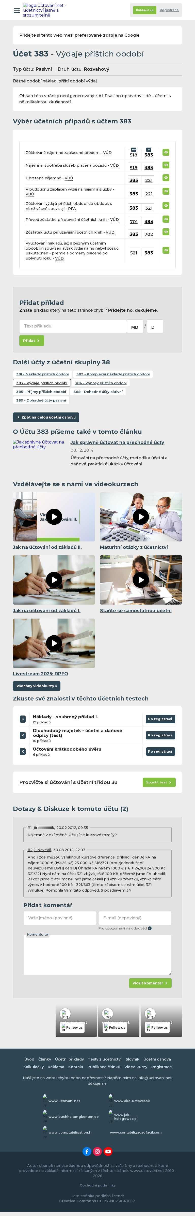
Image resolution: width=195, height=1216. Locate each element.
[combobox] (135, 326)
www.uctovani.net (64, 1101)
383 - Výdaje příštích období (41, 383)
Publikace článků (104, 1067)
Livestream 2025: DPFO (40, 673)
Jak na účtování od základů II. (47, 547)
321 (149, 208)
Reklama (56, 1067)
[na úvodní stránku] (45, 10)
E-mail (122, 917)
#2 (29, 850)
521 (133, 252)
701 (134, 221)
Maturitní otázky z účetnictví (134, 547)
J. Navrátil (42, 850)
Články (44, 1059)
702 (148, 234)
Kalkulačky (33, 1067)
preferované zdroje (96, 35)
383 (148, 155)
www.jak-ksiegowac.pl (126, 1117)
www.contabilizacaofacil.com (136, 1132)
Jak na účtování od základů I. (46, 610)
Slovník (132, 1059)
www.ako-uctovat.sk (132, 1101)
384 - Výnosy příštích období (101, 383)
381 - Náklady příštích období (42, 374)
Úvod (29, 1059)
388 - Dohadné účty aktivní (98, 392)
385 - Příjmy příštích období (41, 392)
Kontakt (76, 1067)
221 (149, 180)
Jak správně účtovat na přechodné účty (117, 442)
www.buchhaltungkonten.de (73, 1117)
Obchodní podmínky (98, 1185)
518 (133, 155)
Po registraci (160, 720)
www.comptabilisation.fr (70, 1132)
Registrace (169, 10)
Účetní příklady (69, 1059)
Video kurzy (135, 1067)
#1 (29, 827)
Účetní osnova (157, 1059)
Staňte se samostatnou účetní (136, 610)
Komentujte (37, 934)
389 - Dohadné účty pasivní (41, 400)
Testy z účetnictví (105, 1059)
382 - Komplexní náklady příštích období (113, 374)
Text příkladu (37, 326)
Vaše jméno (50, 917)
